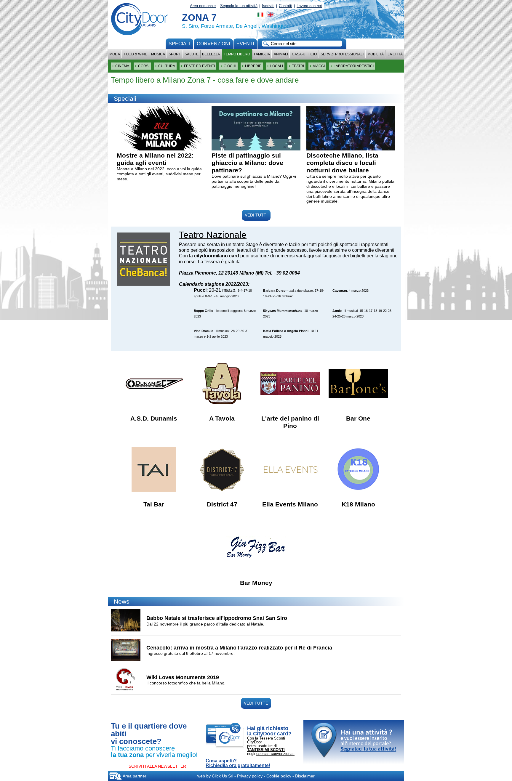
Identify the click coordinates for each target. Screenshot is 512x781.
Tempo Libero (237, 54)
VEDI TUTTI (256, 215)
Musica (158, 54)
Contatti (285, 6)
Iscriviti (268, 6)
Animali (281, 54)
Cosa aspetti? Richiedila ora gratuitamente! (238, 763)
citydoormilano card (216, 255)
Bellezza (211, 54)
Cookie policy (278, 776)
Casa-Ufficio (304, 54)
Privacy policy (250, 776)
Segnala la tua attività (238, 6)
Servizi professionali (342, 54)
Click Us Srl (222, 776)
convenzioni (213, 43)
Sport (175, 54)
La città (395, 54)
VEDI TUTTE (256, 703)
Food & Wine (135, 54)
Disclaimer (305, 776)
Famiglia (262, 54)
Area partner (134, 776)
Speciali (179, 43)
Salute (192, 54)
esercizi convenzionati (275, 753)
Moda (114, 54)
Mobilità (375, 54)
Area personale (203, 6)
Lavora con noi (309, 6)
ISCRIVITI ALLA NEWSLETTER (156, 766)
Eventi (245, 43)
